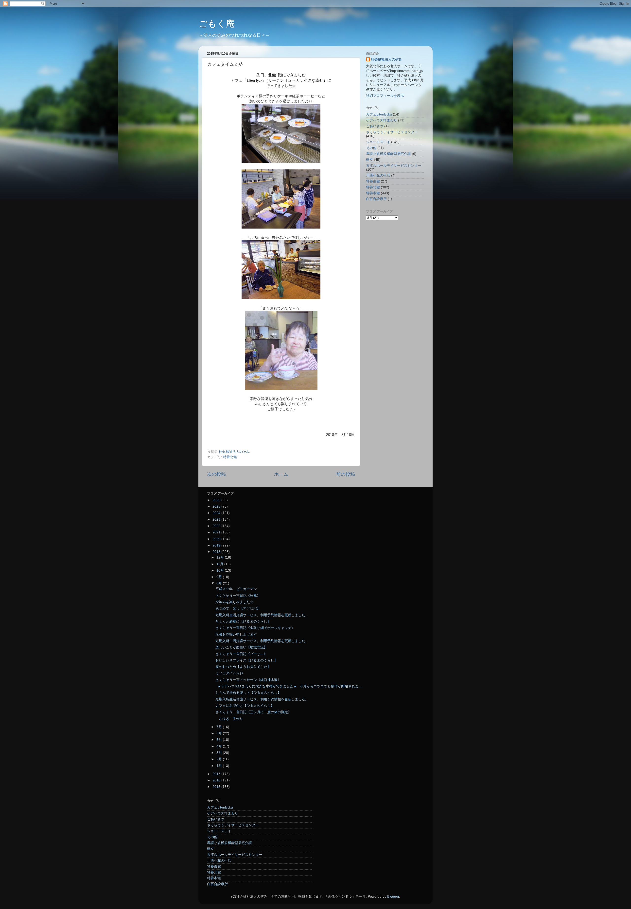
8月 (219, 583)
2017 (216, 774)
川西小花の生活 (378, 175)
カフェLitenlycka (379, 114)
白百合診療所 (376, 199)
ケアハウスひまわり (381, 120)
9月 (219, 577)
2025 (216, 506)
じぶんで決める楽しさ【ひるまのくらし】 (248, 692)
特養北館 (230, 457)
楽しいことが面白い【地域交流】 (241, 647)
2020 (216, 539)
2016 (216, 780)
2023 (216, 519)
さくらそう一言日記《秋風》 (237, 595)
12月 (220, 557)
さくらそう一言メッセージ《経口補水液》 (248, 680)
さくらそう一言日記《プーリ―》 (241, 654)
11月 (220, 564)
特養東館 (373, 181)
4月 (219, 746)
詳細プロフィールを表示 (385, 96)
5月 (219, 740)
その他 (371, 148)
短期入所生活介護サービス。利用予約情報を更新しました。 (262, 615)
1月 (219, 766)
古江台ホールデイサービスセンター (393, 165)
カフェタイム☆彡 (229, 673)
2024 (216, 513)
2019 (216, 545)
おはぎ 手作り (229, 719)
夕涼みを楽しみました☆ (234, 602)
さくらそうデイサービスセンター (392, 132)
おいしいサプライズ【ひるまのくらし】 (246, 660)
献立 (369, 160)
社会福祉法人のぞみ (386, 59)
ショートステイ (378, 142)
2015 (216, 787)
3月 (219, 753)
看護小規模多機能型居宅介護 (388, 154)
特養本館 (373, 193)
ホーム (281, 474)
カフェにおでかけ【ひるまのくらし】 (244, 706)
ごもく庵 (216, 23)
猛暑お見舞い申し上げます (236, 634)
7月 (219, 727)
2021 (216, 532)
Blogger (393, 896)
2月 (219, 759)
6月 (219, 733)
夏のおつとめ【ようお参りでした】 (243, 667)
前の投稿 (345, 474)
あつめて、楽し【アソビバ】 (237, 608)
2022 (216, 526)
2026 (216, 500)
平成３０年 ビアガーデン (236, 589)
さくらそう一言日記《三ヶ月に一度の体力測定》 (253, 712)
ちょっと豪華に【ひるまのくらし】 (243, 621)
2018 (216, 552)
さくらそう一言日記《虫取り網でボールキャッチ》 (255, 628)
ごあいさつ (374, 126)
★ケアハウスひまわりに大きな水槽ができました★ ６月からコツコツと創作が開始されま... (288, 686)
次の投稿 (216, 474)
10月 (220, 570)
